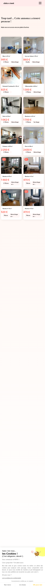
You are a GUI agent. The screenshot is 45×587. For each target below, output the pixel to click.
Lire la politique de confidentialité (11, 578)
